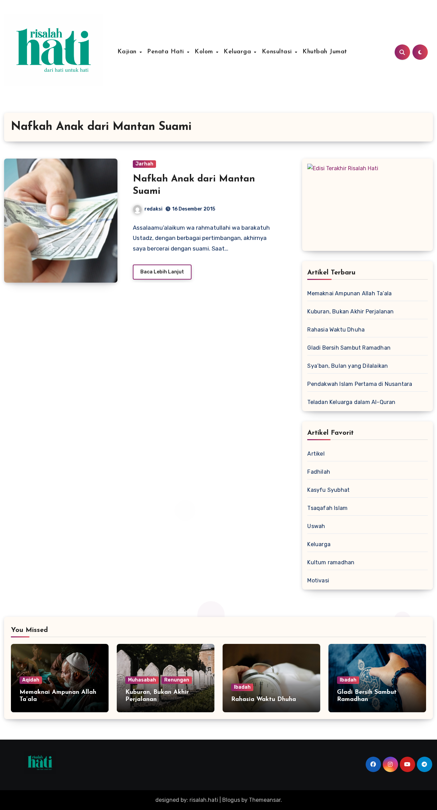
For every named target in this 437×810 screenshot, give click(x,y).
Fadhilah (318, 472)
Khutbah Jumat (324, 52)
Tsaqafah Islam (327, 508)
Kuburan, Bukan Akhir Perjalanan (350, 311)
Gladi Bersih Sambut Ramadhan (349, 348)
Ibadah (242, 687)
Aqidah (30, 680)
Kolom (205, 52)
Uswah (316, 526)
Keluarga (238, 52)
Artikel (315, 453)
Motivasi (318, 580)
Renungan (176, 680)
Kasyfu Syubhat (328, 490)
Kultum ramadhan (330, 562)
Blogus (231, 800)
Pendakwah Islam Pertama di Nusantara (359, 384)
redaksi (153, 209)
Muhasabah (142, 680)
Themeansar (265, 800)
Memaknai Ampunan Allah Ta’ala (349, 293)
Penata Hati (166, 52)
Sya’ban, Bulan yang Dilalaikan (347, 366)
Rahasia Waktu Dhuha (336, 329)
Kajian (128, 52)
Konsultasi (278, 52)
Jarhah (144, 164)
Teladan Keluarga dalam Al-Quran (351, 402)
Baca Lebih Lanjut (162, 272)
